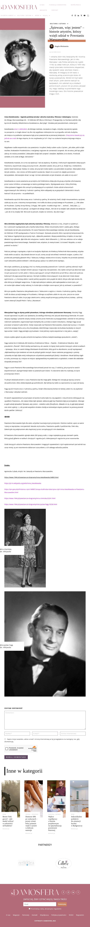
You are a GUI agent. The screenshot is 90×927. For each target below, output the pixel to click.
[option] (27, 865)
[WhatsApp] (61, 101)
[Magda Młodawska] (51, 46)
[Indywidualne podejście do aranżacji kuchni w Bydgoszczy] (79, 798)
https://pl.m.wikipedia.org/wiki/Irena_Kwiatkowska (22, 483)
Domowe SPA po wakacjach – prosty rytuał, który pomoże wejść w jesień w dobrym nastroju (31, 823)
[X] (81, 15)
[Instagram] (75, 15)
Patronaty (25, 915)
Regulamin (80, 915)
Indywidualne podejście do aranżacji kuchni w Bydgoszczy (76, 821)
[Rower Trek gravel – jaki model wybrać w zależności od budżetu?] (11, 798)
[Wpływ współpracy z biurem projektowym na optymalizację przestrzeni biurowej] (56, 798)
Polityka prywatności (58, 915)
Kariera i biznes (54, 814)
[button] (88, 16)
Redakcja (6, 829)
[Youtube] (84, 15)
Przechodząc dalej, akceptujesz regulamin (46, 909)
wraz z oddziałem (20, 129)
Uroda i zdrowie (31, 814)
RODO (71, 915)
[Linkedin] (78, 15)
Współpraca (44, 915)
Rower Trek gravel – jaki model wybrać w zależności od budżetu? (8, 821)
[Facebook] (72, 15)
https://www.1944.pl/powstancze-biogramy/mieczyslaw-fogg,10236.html (30, 504)
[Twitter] (78, 892)
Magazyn (16, 915)
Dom (4, 814)
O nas (8, 915)
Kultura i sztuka (58, 23)
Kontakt (34, 915)
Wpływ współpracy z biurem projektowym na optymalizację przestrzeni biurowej (55, 823)
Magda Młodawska (61, 46)
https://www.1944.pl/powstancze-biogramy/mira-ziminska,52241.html (29, 498)
